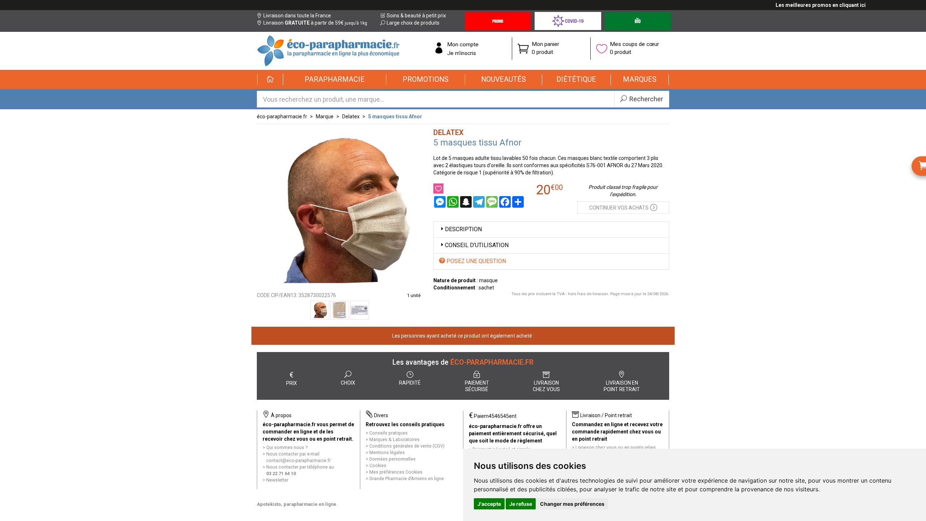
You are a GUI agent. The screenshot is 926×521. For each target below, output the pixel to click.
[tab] (551, 229)
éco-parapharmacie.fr (282, 116)
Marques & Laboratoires (394, 439)
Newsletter (277, 480)
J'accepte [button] (489, 504)
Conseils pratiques (388, 433)
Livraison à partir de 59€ (315, 23)
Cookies (377, 465)
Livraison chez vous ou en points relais (615, 447)
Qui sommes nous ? (286, 447)
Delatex (351, 116)
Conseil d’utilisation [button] (477, 245)
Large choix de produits (413, 23)
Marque (325, 116)
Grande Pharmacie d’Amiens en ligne (406, 478)
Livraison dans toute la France (297, 15)
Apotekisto (296, 504)
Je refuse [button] (520, 504)
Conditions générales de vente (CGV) (407, 446)
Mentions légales (387, 452)
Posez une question (475, 261)
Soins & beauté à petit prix (416, 15)
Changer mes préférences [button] (572, 504)
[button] (334, 80)
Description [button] (463, 229)
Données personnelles (392, 459)
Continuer (619, 208)
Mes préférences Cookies (395, 472)
